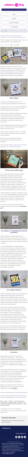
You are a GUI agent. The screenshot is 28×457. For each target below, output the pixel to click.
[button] (14, 14)
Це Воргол (20, 402)
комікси (11, 401)
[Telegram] (22, 437)
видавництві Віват (10, 188)
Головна (2, 35)
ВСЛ (6, 386)
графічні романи (12, 402)
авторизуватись (6, 422)
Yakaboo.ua (6, 428)
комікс (5, 401)
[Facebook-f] (16, 437)
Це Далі (14, 388)
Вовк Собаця (4, 402)
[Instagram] (19, 437)
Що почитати (9, 35)
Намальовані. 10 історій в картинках (16, 392)
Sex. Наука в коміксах (19, 401)
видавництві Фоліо (7, 102)
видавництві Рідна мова (7, 295)
